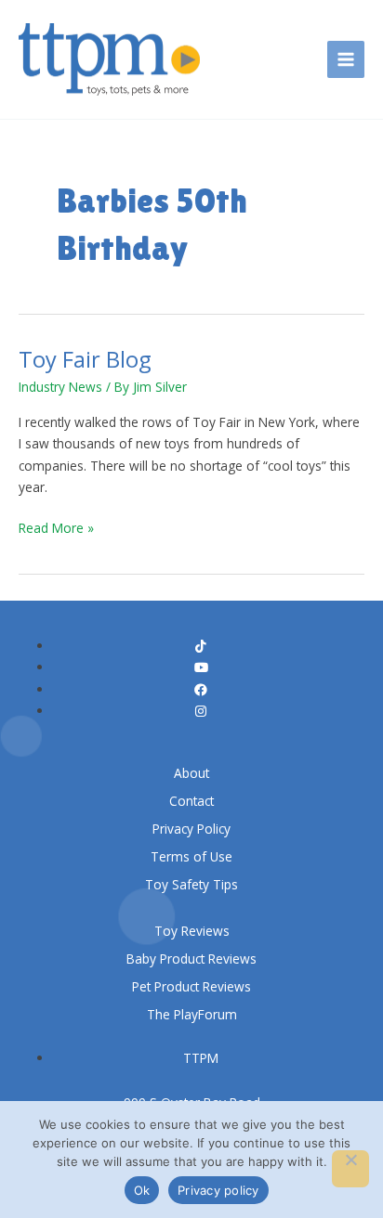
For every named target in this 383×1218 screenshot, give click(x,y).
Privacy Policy (191, 828)
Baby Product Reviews (191, 958)
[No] (350, 1168)
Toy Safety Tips (191, 884)
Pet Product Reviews (191, 986)
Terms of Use (191, 856)
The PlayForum (192, 1014)
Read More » (56, 527)
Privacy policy (218, 1190)
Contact (191, 801)
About (191, 773)
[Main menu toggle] (346, 60)
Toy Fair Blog (85, 359)
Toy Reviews (192, 930)
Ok (142, 1190)
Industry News (60, 386)
